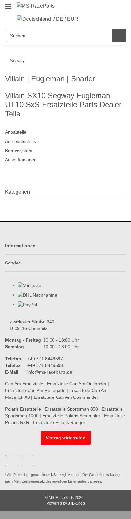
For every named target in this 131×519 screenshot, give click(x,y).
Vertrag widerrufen (66, 437)
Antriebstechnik (20, 141)
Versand (74, 475)
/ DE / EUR (65, 19)
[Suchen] (119, 35)
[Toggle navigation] (8, 4)
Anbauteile (15, 132)
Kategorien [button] (17, 192)
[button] (87, 19)
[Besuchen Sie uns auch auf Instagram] (27, 460)
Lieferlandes (77, 481)
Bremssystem (18, 150)
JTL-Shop (76, 503)
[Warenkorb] (106, 19)
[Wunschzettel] (97, 19)
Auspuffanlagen (21, 159)
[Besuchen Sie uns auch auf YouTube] (11, 460)
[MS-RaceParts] (36, 6)
